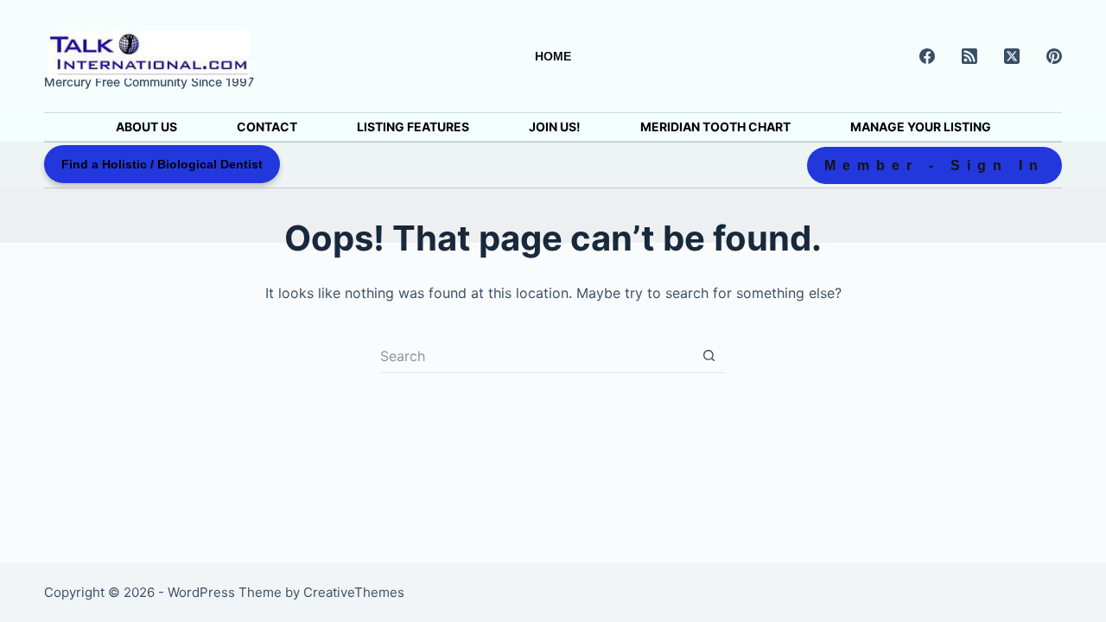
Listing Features (413, 126)
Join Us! (555, 126)
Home (553, 56)
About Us (146, 126)
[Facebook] (927, 56)
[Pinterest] (1054, 56)
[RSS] (969, 56)
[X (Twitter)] (1012, 56)
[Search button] (708, 356)
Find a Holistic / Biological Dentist (162, 164)
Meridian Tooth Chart (715, 126)
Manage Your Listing (920, 126)
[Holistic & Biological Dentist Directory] (149, 54)
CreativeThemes (353, 592)
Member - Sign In (934, 165)
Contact (267, 126)
